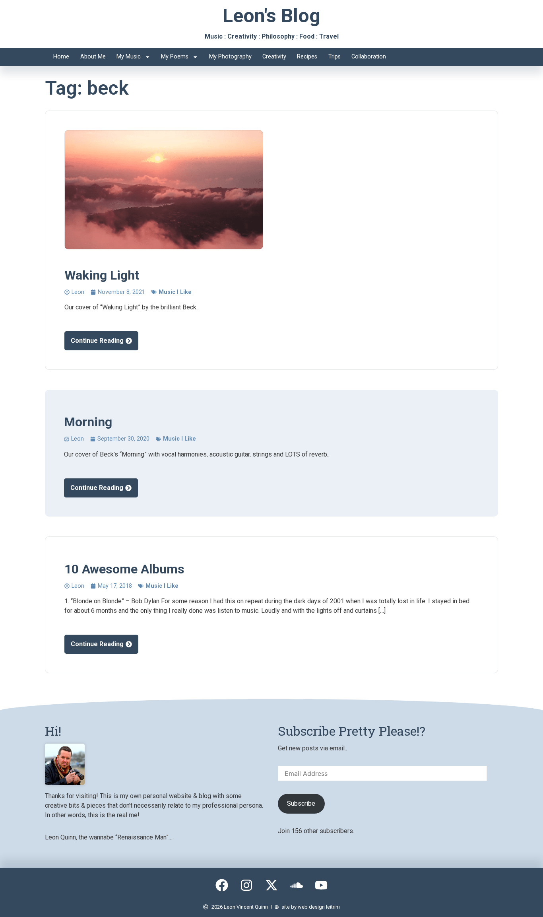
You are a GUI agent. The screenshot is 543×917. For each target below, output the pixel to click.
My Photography (230, 56)
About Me (93, 56)
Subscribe (301, 803)
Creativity (274, 56)
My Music (128, 56)
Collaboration (368, 56)
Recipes (307, 56)
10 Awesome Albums (124, 569)
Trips (334, 56)
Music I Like (175, 292)
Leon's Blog (271, 15)
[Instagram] (246, 885)
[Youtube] (321, 885)
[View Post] (163, 189)
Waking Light (101, 275)
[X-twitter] (271, 885)
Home (61, 56)
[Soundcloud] (296, 885)
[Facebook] (221, 885)
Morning (88, 421)
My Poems (174, 56)
